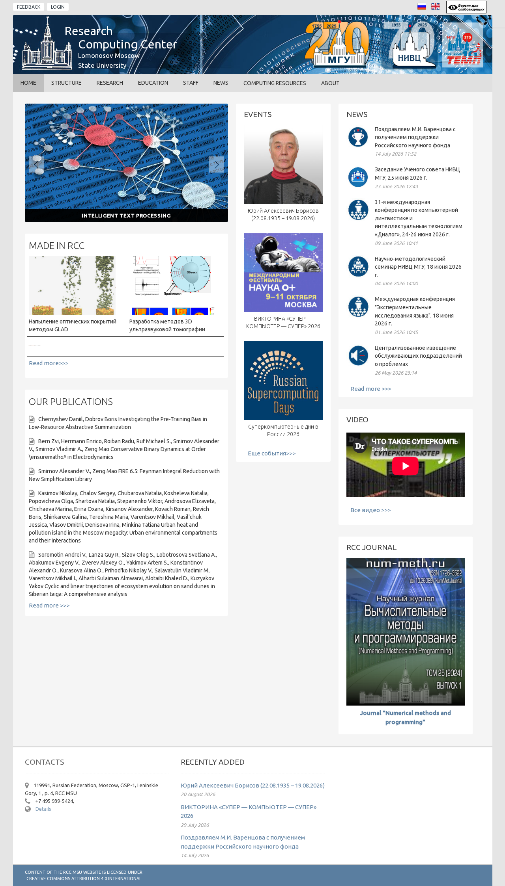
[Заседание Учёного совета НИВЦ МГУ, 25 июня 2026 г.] (358, 187)
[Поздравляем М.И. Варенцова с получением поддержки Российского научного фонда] (358, 146)
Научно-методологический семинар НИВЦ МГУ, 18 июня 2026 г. (418, 267)
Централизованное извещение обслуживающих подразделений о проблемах (418, 356)
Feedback (28, 6)
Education (153, 83)
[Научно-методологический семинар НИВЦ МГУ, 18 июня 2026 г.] (358, 276)
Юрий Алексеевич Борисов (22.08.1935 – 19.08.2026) (253, 785)
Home (28, 83)
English (437, 8)
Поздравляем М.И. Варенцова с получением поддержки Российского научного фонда (415, 137)
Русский (423, 8)
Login (58, 6)
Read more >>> (49, 605)
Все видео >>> (370, 510)
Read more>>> (48, 363)
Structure (66, 83)
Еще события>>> (272, 453)
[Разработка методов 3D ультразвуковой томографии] (172, 313)
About (330, 83)
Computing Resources (274, 83)
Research (110, 83)
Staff (190, 83)
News (220, 83)
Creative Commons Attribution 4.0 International (84, 878)
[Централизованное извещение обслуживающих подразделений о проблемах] (358, 365)
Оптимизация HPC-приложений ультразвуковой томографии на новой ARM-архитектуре (139, 345)
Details (43, 809)
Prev (36, 164)
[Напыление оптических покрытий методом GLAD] (72, 313)
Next (216, 164)
